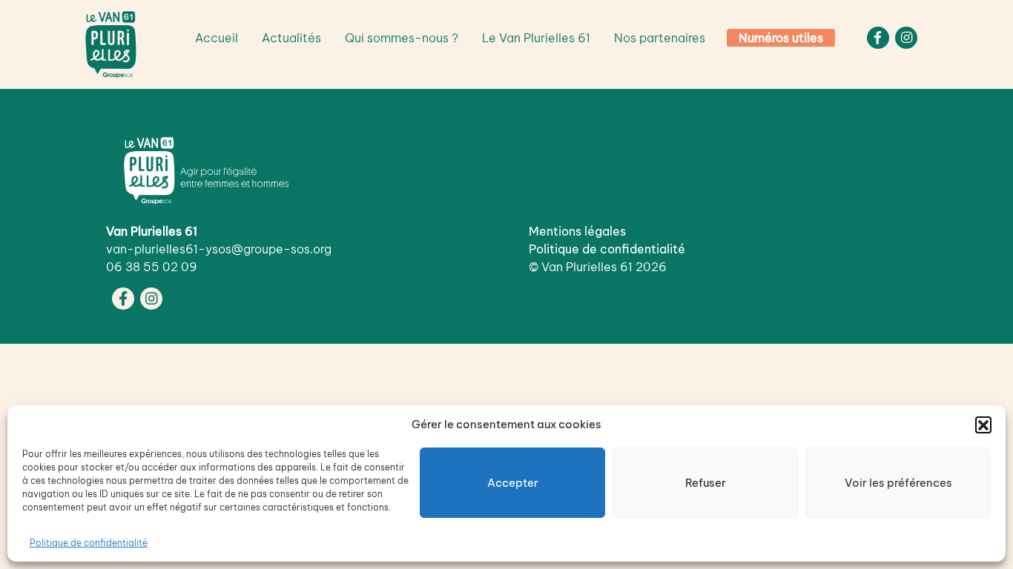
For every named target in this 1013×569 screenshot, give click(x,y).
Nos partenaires (659, 37)
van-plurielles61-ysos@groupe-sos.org (218, 249)
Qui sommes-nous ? (401, 37)
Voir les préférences (898, 483)
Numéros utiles (781, 37)
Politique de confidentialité (89, 542)
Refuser (705, 483)
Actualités (291, 37)
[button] (983, 424)
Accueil (216, 37)
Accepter (512, 483)
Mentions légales (577, 231)
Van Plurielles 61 (587, 266)
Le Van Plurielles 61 (536, 37)
